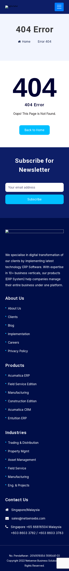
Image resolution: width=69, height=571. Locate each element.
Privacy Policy (18, 351)
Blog (11, 325)
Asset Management (22, 460)
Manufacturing (18, 392)
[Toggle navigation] (59, 7)
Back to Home (34, 130)
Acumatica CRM (19, 409)
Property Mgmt (18, 451)
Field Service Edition (22, 384)
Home (26, 41)
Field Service (17, 468)
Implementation (19, 334)
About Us (14, 308)
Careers (13, 342)
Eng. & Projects (18, 485)
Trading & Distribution (23, 443)
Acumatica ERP (19, 375)
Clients (13, 317)
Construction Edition (22, 401)
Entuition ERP (17, 418)
